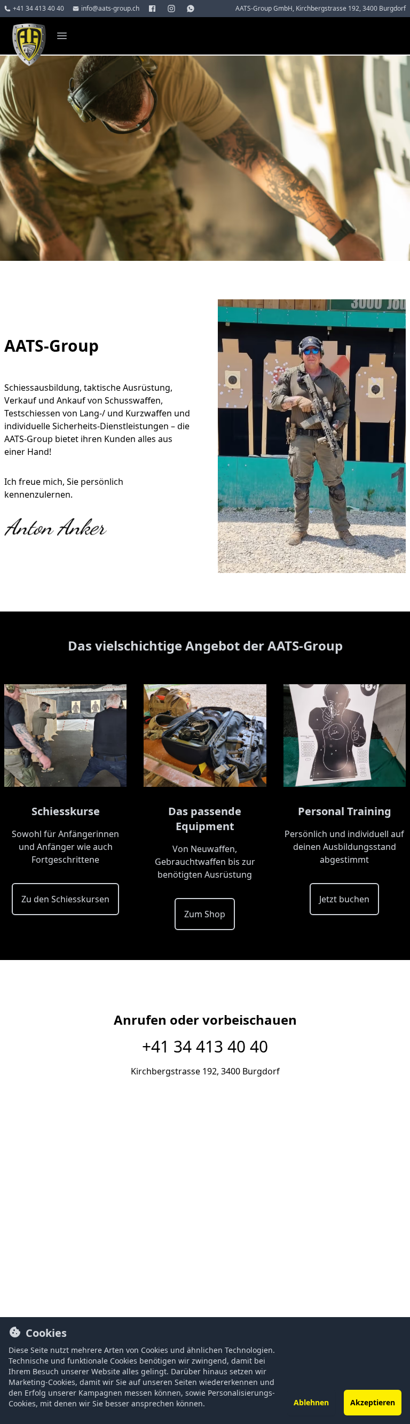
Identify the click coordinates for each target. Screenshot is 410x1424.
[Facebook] (153, 8)
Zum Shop (204, 914)
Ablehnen (311, 1402)
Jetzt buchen (344, 899)
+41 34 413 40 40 (205, 1046)
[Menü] (62, 36)
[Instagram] (172, 8)
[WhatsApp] (191, 8)
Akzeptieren (372, 1402)
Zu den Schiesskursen (65, 899)
